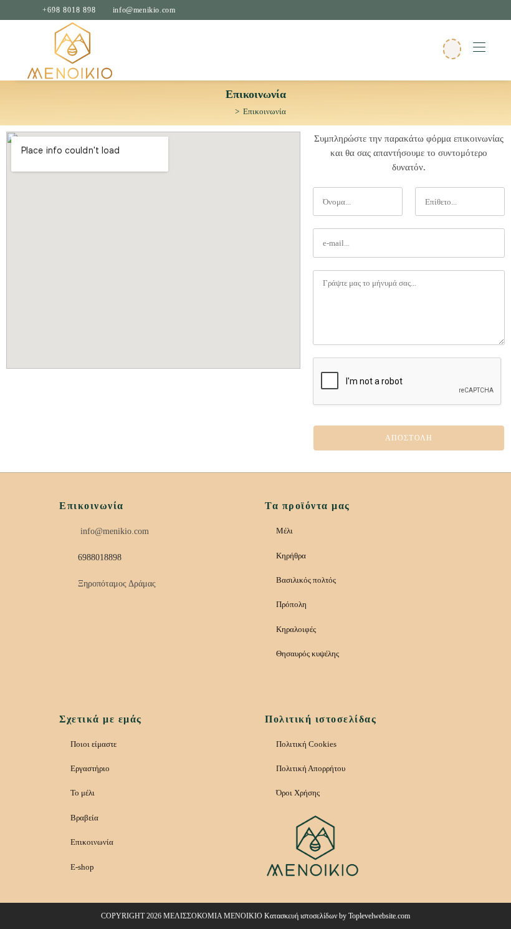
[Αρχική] (228, 111)
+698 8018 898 (69, 10)
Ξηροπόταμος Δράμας (117, 583)
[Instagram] (110, 623)
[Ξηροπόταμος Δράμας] (66, 584)
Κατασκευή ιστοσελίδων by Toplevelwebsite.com (337, 916)
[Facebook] (172, 623)
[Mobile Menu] (479, 48)
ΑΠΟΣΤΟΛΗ (409, 438)
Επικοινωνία (264, 111)
